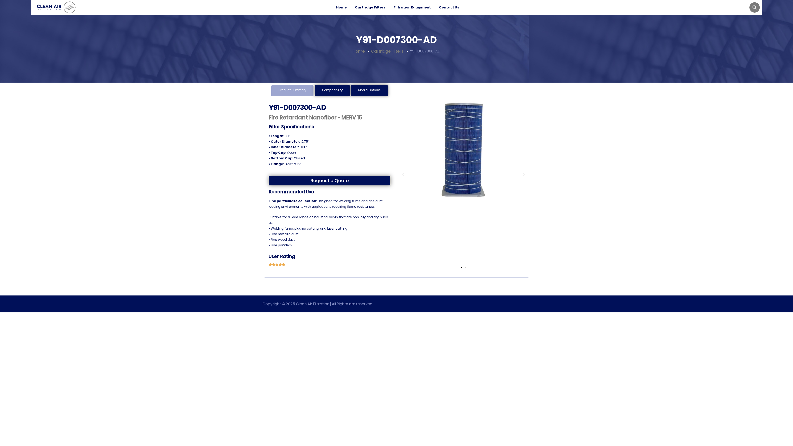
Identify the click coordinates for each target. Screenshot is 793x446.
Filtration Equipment (412, 7)
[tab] (292, 90)
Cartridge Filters (370, 7)
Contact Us (449, 7)
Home (341, 7)
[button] (403, 174)
